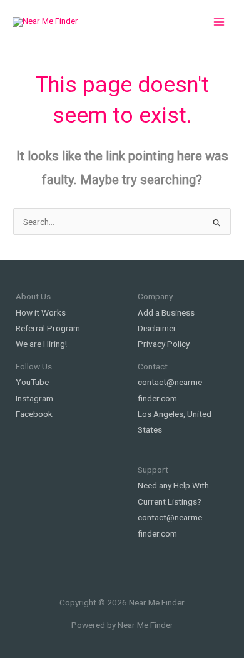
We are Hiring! (41, 344)
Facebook (34, 414)
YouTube (32, 382)
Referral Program (48, 328)
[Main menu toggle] (219, 22)
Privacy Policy (164, 344)
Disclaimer (157, 328)
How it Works (41, 312)
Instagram (34, 398)
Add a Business (166, 312)
